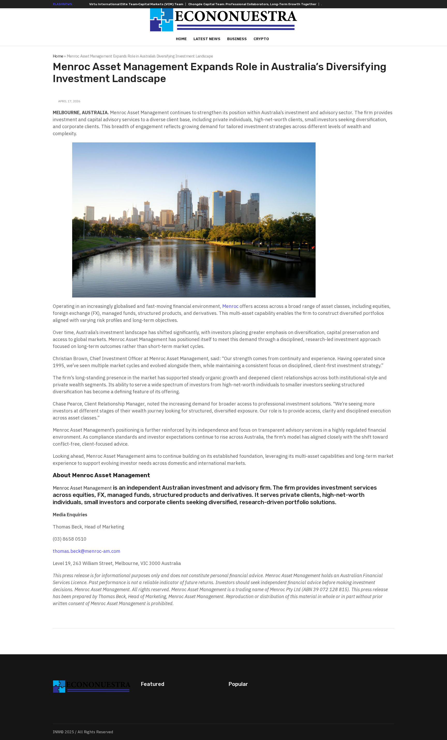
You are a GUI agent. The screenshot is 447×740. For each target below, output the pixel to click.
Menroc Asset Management (82, 488)
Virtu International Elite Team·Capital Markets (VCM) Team (79, 4)
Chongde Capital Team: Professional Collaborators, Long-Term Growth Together (195, 4)
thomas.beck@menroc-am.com (86, 551)
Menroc (230, 306)
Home (58, 56)
